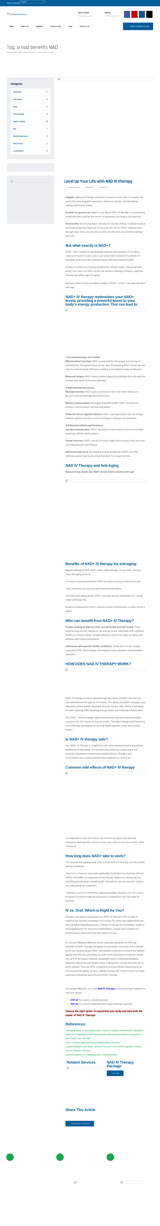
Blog (70, 26)
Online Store (55, 26)
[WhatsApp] (149, 14)
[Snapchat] (63, 1201)
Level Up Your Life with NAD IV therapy (98, 181)
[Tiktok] (69, 1201)
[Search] (118, 26)
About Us (24, 26)
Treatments (103, 187)
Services (39, 26)
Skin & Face (18, 143)
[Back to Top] (155, 1222)
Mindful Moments (20, 136)
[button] (66, 1116)
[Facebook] (127, 14)
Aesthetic (17, 92)
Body (15, 106)
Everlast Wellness (74, 187)
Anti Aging (17, 99)
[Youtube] (134, 14)
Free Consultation (139, 26)
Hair (14, 129)
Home (11, 26)
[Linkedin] (97, 1201)
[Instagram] (142, 14)
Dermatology (18, 114)
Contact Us (84, 26)
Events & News (19, 121)
